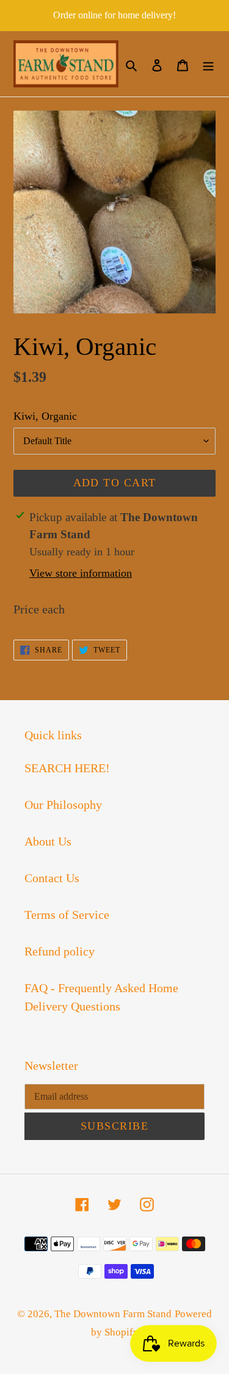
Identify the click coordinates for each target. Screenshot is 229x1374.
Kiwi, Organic (45, 416)
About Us (47, 841)
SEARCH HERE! (67, 768)
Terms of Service (66, 914)
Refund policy (59, 951)
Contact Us (51, 878)
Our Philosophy (63, 804)
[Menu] (208, 64)
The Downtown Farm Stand (113, 1314)
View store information (80, 573)
